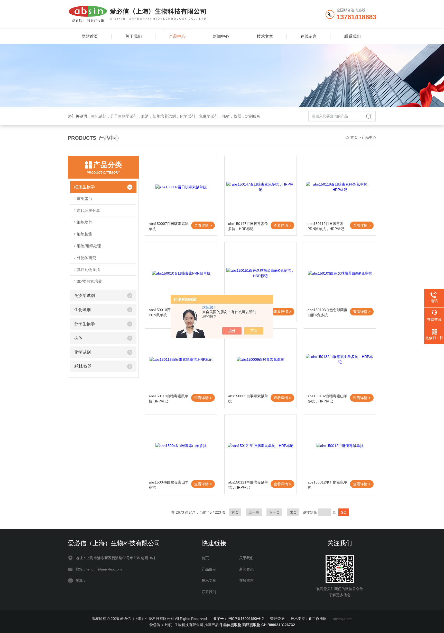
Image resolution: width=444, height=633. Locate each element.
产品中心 (177, 36)
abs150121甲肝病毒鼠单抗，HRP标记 (248, 484)
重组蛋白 (84, 198)
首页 (354, 137)
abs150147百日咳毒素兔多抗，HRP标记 (248, 226)
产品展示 (209, 569)
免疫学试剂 (84, 295)
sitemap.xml (342, 619)
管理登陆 (277, 619)
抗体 (78, 338)
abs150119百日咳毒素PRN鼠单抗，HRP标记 (326, 226)
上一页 (253, 512)
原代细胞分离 (88, 210)
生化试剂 (82, 309)
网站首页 (89, 36)
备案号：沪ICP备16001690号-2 (238, 619)
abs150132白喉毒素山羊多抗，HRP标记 (327, 398)
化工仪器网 (318, 619)
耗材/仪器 (83, 366)
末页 (293, 512)
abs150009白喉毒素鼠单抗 (248, 398)
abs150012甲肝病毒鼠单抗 (327, 484)
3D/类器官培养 (89, 281)
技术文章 (265, 36)
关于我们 (133, 36)
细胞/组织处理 (89, 246)
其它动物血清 (88, 269)
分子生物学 (84, 324)
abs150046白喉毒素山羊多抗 (169, 484)
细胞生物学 (84, 187)
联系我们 (352, 36)
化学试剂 (82, 352)
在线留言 (308, 36)
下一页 (274, 512)
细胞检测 (84, 234)
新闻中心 (221, 36)
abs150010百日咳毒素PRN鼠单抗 (167, 312)
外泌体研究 (86, 258)
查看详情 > (203, 225)
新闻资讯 (246, 569)
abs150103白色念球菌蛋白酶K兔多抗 (327, 312)
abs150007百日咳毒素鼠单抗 (169, 226)
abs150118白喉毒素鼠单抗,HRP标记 (168, 398)
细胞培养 (84, 222)
